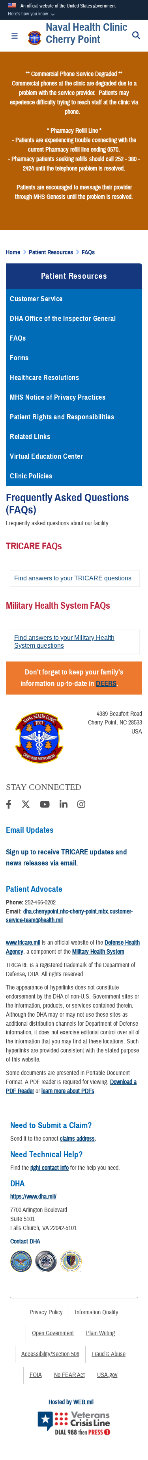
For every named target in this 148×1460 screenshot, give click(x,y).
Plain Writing (100, 1333)
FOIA (36, 1375)
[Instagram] (81, 806)
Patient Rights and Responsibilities (62, 417)
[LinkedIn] (63, 806)
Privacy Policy (46, 1312)
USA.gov (107, 1375)
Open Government (53, 1333)
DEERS (106, 683)
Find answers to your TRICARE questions (72, 578)
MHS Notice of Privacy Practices (57, 397)
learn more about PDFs (67, 1091)
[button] (32, 14)
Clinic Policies (31, 476)
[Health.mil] (46, 1260)
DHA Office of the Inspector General (63, 318)
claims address (77, 1139)
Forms (19, 358)
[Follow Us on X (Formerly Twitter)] (25, 806)
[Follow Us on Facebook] (8, 806)
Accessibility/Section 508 (50, 1354)
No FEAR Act (69, 1375)
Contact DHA (25, 1241)
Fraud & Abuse (109, 1354)
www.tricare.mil (23, 943)
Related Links (30, 436)
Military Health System (98, 952)
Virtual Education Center (46, 456)
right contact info (49, 1168)
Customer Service (36, 299)
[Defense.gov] (21, 1260)
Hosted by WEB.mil (71, 1402)
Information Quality (96, 1312)
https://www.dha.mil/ (33, 1197)
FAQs (18, 338)
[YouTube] (45, 806)
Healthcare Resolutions (44, 377)
